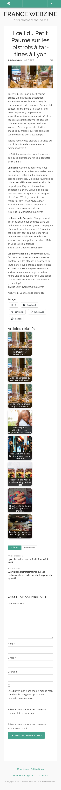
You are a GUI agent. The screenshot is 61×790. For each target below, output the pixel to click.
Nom (11, 643)
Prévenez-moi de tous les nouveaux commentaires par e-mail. (27, 711)
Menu (16, 3)
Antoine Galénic (15, 60)
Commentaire (16, 603)
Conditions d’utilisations (30, 769)
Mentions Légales (23, 775)
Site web (12, 671)
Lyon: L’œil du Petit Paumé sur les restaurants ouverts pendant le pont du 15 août (30, 575)
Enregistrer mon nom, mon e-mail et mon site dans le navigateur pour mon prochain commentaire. (30, 694)
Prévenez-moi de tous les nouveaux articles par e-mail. (27, 726)
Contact (43, 775)
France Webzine (30, 14)
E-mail (12, 657)
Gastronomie (29, 547)
